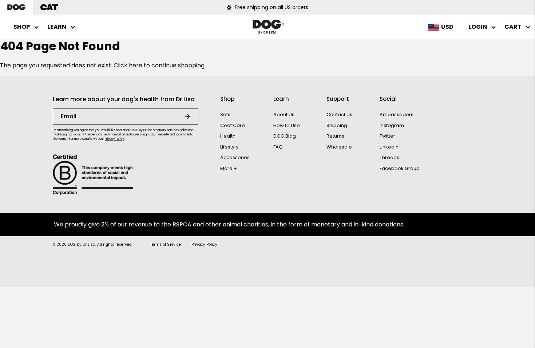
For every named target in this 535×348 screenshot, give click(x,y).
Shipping (336, 125)
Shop (227, 99)
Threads (389, 157)
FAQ (278, 146)
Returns (335, 136)
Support (337, 99)
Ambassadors (396, 114)
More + (228, 168)
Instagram (392, 125)
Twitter (387, 136)
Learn (281, 99)
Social (388, 99)
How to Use (286, 125)
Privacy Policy (114, 139)
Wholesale (339, 146)
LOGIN (477, 27)
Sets (225, 114)
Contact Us (339, 114)
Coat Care (232, 125)
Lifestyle (229, 146)
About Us (283, 114)
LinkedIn (389, 146)
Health (227, 136)
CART (513, 27)
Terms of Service (165, 244)
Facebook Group (400, 168)
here (135, 65)
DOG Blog (284, 136)
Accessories (235, 157)
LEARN (56, 27)
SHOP (21, 27)
